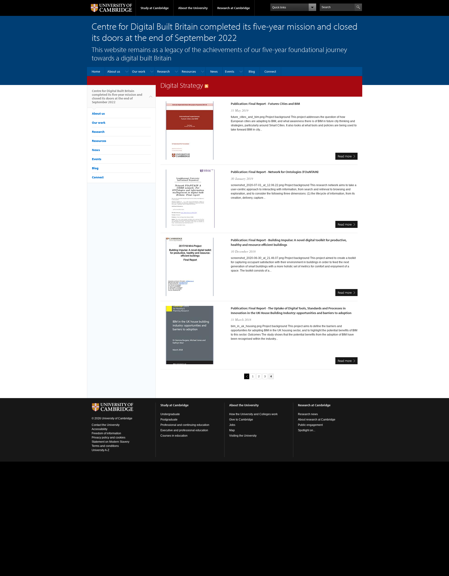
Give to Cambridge (241, 419)
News (214, 71)
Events (229, 71)
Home (96, 71)
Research (163, 71)
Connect (270, 71)
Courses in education (174, 435)
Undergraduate (170, 414)
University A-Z (100, 450)
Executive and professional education (184, 430)
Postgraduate (168, 419)
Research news (308, 414)
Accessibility (99, 429)
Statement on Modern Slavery (110, 441)
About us (113, 71)
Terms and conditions (105, 446)
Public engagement (310, 425)
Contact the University (105, 425)
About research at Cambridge (316, 419)
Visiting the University (243, 435)
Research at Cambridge (233, 8)
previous (246, 376)
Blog (252, 71)
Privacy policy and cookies (108, 437)
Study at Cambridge (155, 8)
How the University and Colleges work (253, 414)
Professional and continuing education (184, 425)
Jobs (232, 425)
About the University (193, 8)
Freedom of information (106, 433)
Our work (138, 71)
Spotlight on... (306, 430)
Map (232, 430)
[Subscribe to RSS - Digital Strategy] (206, 85)
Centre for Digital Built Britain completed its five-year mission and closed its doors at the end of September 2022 (117, 96)
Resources (189, 71)
